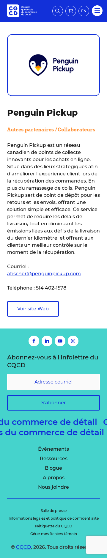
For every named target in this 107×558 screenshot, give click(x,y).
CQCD (23, 547)
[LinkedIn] (47, 341)
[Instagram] (73, 341)
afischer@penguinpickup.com (44, 273)
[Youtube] (60, 341)
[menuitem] (53, 449)
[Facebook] (34, 341)
